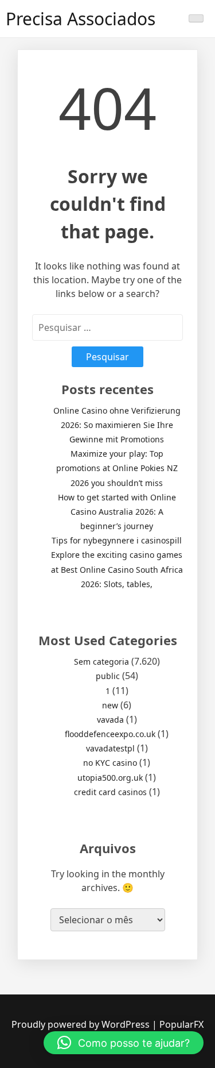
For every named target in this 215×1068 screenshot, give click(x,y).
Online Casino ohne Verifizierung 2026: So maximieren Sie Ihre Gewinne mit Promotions (117, 425)
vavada (110, 719)
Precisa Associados (80, 18)
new (110, 705)
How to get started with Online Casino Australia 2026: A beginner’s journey (117, 511)
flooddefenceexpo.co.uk (110, 733)
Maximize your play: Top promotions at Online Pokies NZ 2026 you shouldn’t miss (117, 468)
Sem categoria (101, 661)
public (108, 675)
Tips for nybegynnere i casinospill (117, 540)
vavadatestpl (110, 748)
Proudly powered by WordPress (81, 1024)
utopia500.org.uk (110, 777)
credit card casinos (110, 791)
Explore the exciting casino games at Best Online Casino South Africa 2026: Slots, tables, (117, 569)
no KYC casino (110, 762)
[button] (124, 1042)
